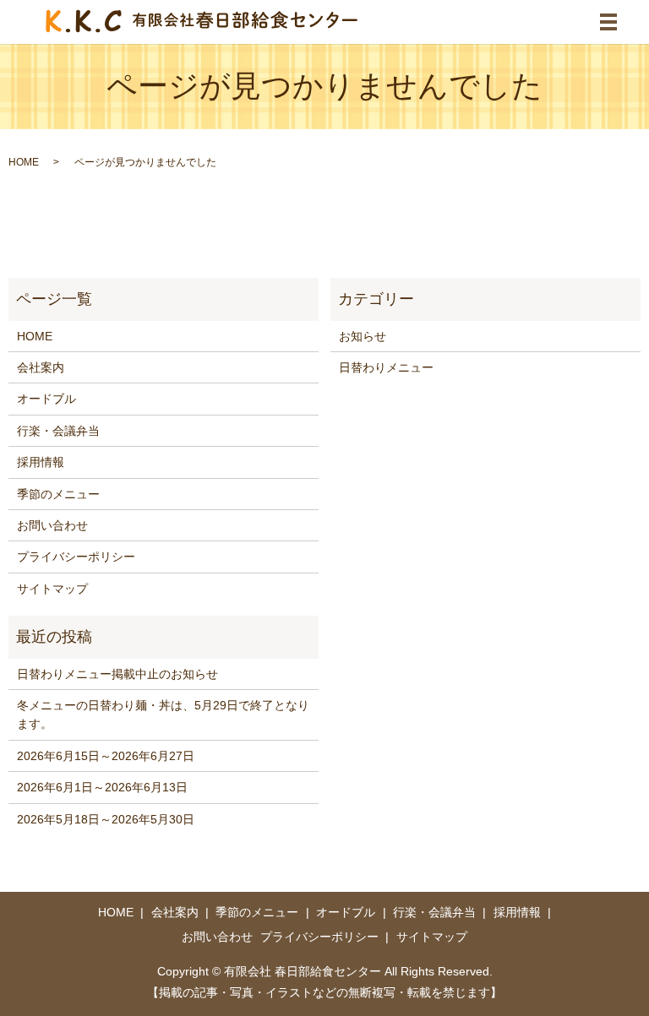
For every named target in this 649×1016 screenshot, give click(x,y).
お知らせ (362, 336)
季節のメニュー (58, 494)
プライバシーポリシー (76, 556)
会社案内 (40, 367)
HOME (23, 162)
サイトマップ (52, 588)
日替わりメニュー (386, 367)
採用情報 (40, 462)
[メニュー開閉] (608, 22)
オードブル (46, 398)
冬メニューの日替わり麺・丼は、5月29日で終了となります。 (163, 714)
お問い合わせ (52, 525)
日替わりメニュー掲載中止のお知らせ (117, 674)
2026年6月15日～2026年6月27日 (105, 756)
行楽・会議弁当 (58, 430)
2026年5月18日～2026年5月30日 (105, 819)
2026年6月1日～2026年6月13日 (102, 787)
